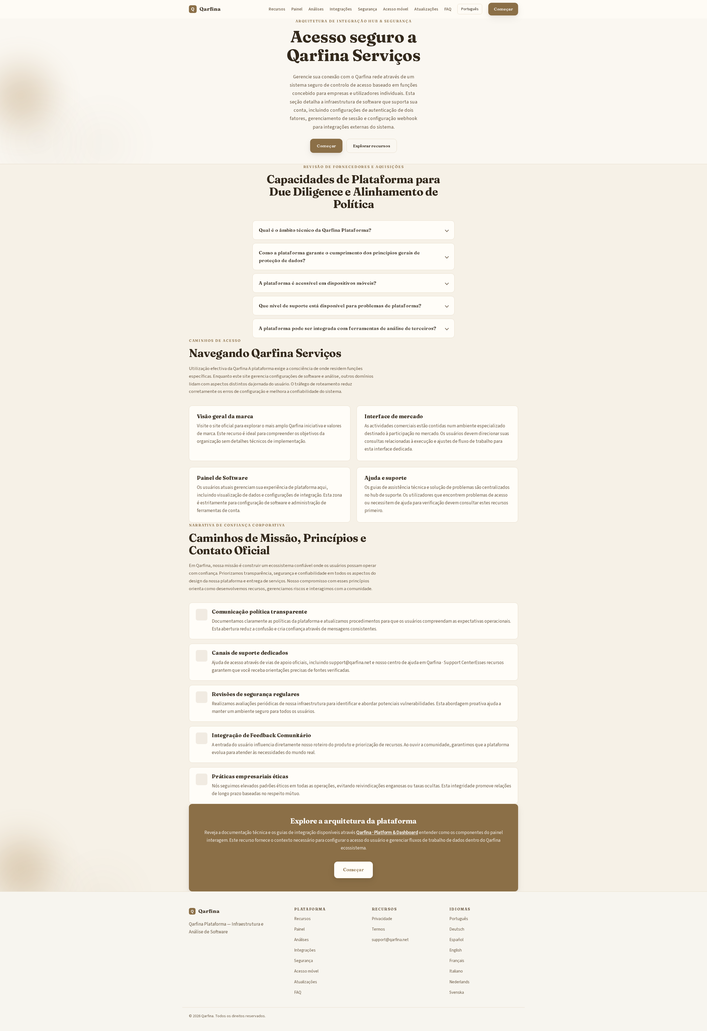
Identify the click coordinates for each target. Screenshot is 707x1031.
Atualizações (426, 9)
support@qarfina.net (350, 662)
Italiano (456, 971)
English (455, 950)
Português (470, 9)
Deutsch (456, 929)
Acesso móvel (395, 9)
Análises (316, 9)
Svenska (456, 992)
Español (456, 940)
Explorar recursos (372, 145)
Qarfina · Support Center (451, 662)
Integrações (341, 9)
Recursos (277, 9)
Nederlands (459, 982)
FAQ (447, 9)
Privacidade (382, 919)
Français (456, 961)
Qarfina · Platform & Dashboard (387, 832)
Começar (503, 9)
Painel (296, 9)
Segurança (367, 9)
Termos (378, 929)
